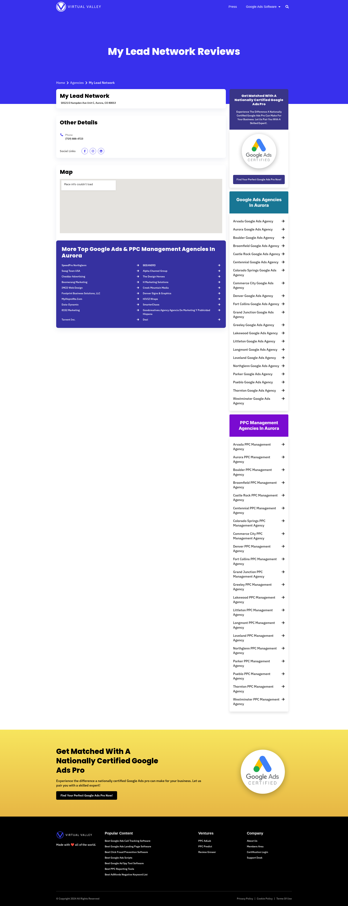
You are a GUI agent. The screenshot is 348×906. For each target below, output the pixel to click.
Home (60, 83)
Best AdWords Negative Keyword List (126, 874)
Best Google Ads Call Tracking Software (127, 840)
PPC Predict (205, 846)
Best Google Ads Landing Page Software (128, 846)
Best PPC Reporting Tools (119, 869)
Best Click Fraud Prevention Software (126, 852)
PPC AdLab (204, 840)
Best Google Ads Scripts (118, 857)
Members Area (255, 846)
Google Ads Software (261, 7)
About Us (252, 840)
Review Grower (207, 852)
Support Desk (254, 857)
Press (233, 7)
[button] (287, 7)
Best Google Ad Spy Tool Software (124, 863)
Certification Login (257, 852)
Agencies (77, 83)
